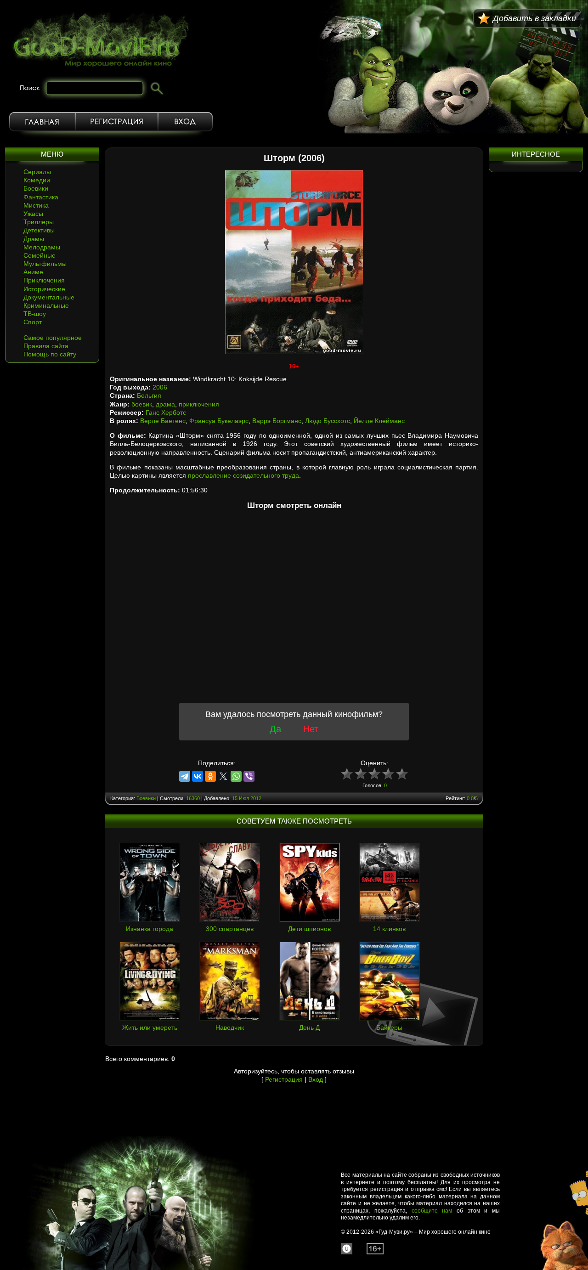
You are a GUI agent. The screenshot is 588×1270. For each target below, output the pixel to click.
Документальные (48, 297)
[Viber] (248, 776)
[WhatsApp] (236, 776)
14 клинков (389, 928)
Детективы (39, 230)
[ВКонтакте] (197, 776)
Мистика (36, 205)
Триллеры (38, 222)
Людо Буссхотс (327, 420)
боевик (141, 404)
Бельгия (149, 395)
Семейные (39, 255)
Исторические (44, 289)
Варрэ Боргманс (276, 420)
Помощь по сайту (49, 354)
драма (165, 404)
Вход (185, 121)
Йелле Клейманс (379, 420)
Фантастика (40, 197)
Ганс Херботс (166, 412)
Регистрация (116, 121)
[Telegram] (184, 776)
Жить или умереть (149, 1027)
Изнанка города (149, 928)
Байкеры (389, 1027)
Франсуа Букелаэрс (219, 420)
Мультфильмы (45, 263)
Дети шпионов (309, 928)
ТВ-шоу (34, 313)
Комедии (36, 180)
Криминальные (46, 305)
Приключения (44, 280)
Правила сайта (45, 346)
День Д (309, 1027)
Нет (310, 729)
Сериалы (37, 171)
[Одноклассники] (210, 776)
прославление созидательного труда (243, 475)
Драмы (33, 239)
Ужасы (33, 213)
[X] (223, 776)
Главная (42, 121)
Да (275, 729)
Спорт (32, 322)
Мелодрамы (41, 247)
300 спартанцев (230, 928)
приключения (199, 404)
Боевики (35, 188)
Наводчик (229, 1027)
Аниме (33, 272)
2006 (160, 387)
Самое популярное (52, 337)
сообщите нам (432, 1211)
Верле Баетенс (163, 420)
